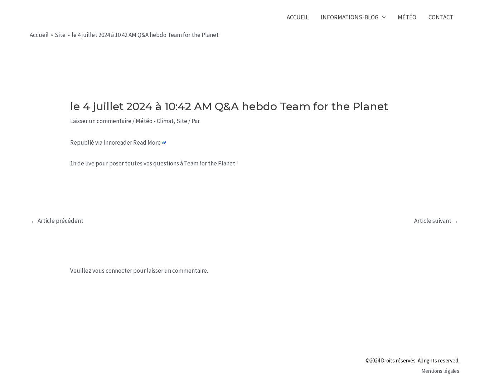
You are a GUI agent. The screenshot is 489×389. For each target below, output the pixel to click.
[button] (382, 17)
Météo (407, 17)
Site (181, 121)
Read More (147, 142)
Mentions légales (440, 370)
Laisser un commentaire (100, 121)
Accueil (298, 17)
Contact (441, 17)
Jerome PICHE (76, 17)
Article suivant (436, 221)
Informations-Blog (349, 17)
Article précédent (56, 221)
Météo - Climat (155, 121)
